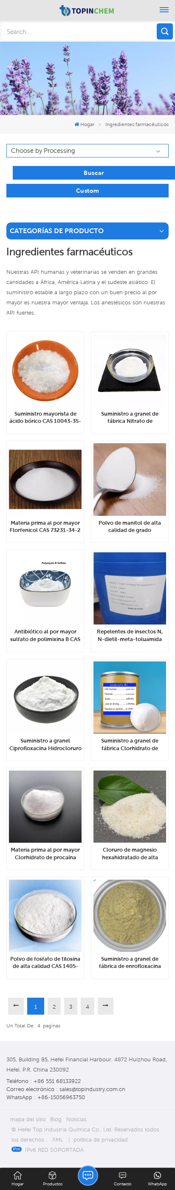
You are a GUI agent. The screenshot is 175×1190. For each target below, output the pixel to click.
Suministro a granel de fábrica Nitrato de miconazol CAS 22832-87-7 (129, 418)
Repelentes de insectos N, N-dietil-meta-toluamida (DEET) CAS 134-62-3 (130, 635)
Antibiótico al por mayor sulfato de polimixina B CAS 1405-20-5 (45, 635)
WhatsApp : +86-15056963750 (45, 1097)
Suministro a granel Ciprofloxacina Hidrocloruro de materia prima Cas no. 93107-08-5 (45, 744)
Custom (87, 190)
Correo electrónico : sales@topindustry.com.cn (65, 1089)
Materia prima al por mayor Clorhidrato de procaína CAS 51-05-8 (45, 854)
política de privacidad (100, 1140)
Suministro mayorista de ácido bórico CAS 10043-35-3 (45, 418)
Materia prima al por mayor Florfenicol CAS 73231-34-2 (45, 527)
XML (57, 1140)
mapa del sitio (28, 1119)
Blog (56, 1119)
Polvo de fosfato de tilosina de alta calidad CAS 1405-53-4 (45, 963)
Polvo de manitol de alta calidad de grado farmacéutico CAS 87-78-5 (130, 527)
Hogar (87, 124)
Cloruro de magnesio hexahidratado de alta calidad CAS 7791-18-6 (130, 854)
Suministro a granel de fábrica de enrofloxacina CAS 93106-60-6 (130, 963)
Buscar (94, 172)
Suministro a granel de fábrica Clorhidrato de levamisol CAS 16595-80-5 (130, 744)
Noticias (76, 1119)
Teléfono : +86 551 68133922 (43, 1081)
